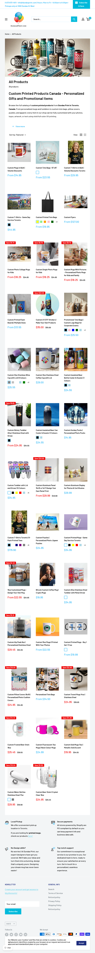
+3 (28, 382)
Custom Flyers (70, 217)
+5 (28, 493)
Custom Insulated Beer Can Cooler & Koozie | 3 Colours (47, 431)
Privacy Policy (54, 901)
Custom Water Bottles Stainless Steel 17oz (16, 793)
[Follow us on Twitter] (11, 934)
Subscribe (13, 911)
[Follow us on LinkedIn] (25, 934)
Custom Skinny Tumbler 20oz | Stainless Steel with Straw (18, 433)
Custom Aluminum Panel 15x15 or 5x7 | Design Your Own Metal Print (46, 488)
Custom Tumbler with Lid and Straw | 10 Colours (18, 486)
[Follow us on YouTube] (21, 934)
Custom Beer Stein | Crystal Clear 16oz (47, 793)
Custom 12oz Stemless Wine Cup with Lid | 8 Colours (19, 376)
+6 (28, 545)
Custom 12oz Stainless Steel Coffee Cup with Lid (47, 376)
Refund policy (54, 897)
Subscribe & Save (82, 4)
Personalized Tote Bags (45, 694)
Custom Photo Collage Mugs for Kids (19, 270)
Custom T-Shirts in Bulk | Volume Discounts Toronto (74, 169)
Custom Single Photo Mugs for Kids (46, 270)
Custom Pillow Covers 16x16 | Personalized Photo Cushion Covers (19, 697)
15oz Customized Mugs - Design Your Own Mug (17, 591)
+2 (57, 222)
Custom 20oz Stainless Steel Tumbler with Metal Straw (75, 591)
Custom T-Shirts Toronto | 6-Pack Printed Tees (19, 538)
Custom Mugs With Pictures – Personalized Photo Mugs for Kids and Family (75, 272)
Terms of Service (55, 893)
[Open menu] (6, 19)
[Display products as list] (85, 135)
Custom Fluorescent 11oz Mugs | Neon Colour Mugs (46, 746)
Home (7, 34)
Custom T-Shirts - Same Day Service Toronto (19, 218)
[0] (88, 19)
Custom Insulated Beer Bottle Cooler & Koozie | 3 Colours (74, 378)
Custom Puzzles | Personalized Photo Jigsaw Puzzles (47, 540)
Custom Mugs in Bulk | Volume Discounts (16, 169)
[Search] (74, 19)
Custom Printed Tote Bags (46, 217)
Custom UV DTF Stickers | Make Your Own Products (46, 321)
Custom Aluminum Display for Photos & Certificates (74, 486)
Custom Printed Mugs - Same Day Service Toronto (75, 538)
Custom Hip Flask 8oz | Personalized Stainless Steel (19, 643)
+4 (85, 545)
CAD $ (8, 924)
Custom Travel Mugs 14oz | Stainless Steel (74, 695)
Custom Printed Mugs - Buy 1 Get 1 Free (75, 643)
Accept (81, 943)
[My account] (83, 19)
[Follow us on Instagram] (16, 934)
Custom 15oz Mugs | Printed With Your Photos (47, 643)
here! (30, 836)
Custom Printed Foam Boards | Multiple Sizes (17, 321)
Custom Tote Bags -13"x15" (46, 168)
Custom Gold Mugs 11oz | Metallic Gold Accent (73, 746)
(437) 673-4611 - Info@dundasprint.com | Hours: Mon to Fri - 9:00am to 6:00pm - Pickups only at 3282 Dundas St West (37, 4)
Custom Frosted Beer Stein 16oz (18, 746)
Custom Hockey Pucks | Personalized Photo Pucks (74, 431)
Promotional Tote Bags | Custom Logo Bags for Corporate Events (73, 323)
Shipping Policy (54, 905)
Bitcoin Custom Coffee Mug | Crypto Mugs (47, 591)
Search (51, 889)
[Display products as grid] (81, 135)
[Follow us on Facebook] (6, 934)
